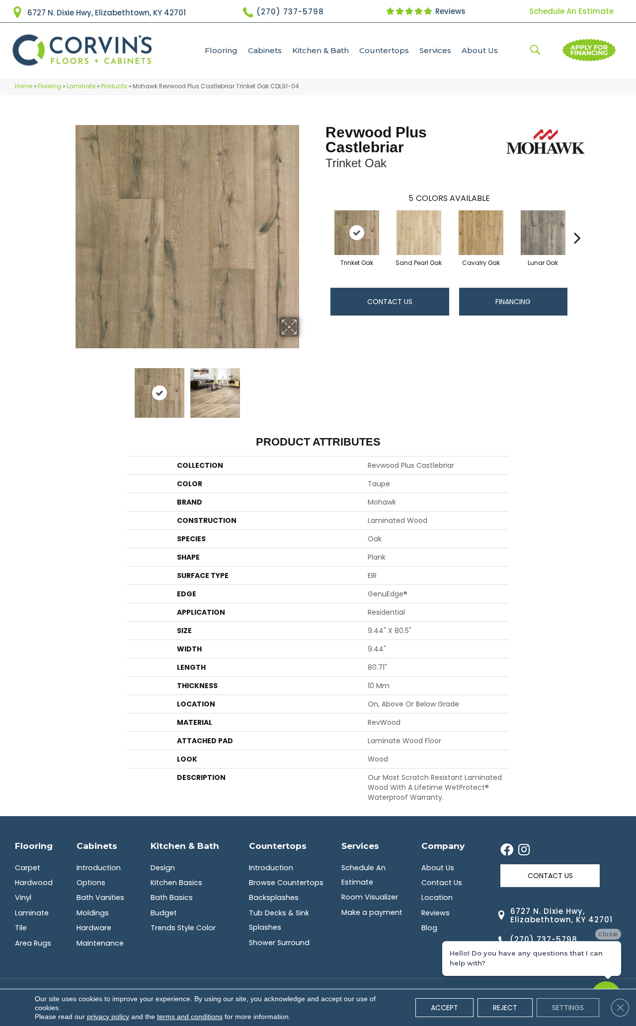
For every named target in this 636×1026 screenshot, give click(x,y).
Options (91, 883)
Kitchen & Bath (320, 50)
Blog (429, 928)
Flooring (221, 50)
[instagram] (524, 850)
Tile (21, 928)
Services (435, 50)
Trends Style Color (183, 928)
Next (306, 388)
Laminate (81, 86)
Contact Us (389, 302)
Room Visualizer (369, 897)
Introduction (99, 868)
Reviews (449, 11)
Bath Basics (172, 897)
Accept (444, 1008)
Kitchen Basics (176, 883)
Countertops (384, 50)
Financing (513, 302)
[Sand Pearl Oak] (419, 232)
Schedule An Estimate (571, 11)
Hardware (94, 928)
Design (163, 868)
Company (443, 845)
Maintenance (100, 943)
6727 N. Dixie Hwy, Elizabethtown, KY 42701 (106, 12)
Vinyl (23, 897)
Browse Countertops (286, 883)
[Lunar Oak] (543, 232)
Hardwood (34, 883)
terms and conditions (190, 1017)
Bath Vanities (100, 897)
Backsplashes (274, 897)
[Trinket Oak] (357, 232)
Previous (69, 388)
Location (437, 897)
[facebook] (506, 850)
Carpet (27, 868)
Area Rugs (33, 943)
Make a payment (371, 912)
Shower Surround (279, 943)
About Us (480, 50)
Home (23, 86)
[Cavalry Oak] (481, 232)
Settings (568, 1008)
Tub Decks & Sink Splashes (279, 920)
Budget (164, 913)
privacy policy (108, 1017)
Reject (505, 1008)
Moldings (93, 913)
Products (114, 86)
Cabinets (265, 50)
